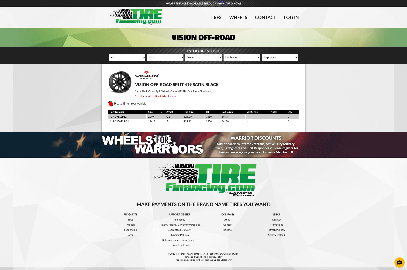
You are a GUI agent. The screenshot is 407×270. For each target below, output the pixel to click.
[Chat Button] (399, 262)
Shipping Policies (179, 235)
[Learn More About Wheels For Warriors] (203, 145)
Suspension (130, 230)
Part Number (117, 112)
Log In (291, 17)
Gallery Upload (276, 235)
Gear (130, 235)
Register (276, 219)
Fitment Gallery (276, 230)
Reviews (227, 230)
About (227, 219)
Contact (265, 17)
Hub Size (188, 112)
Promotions (276, 225)
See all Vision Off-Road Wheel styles (155, 96)
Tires (215, 17)
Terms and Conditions (195, 257)
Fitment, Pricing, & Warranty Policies (179, 225)
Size (150, 112)
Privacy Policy (215, 257)
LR (207, 112)
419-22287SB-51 (119, 121)
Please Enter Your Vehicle (130, 103)
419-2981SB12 (118, 117)
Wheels (238, 17)
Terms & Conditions (179, 245)
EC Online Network (229, 254)
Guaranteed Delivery (179, 230)
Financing (179, 219)
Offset (169, 112)
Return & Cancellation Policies (179, 240)
